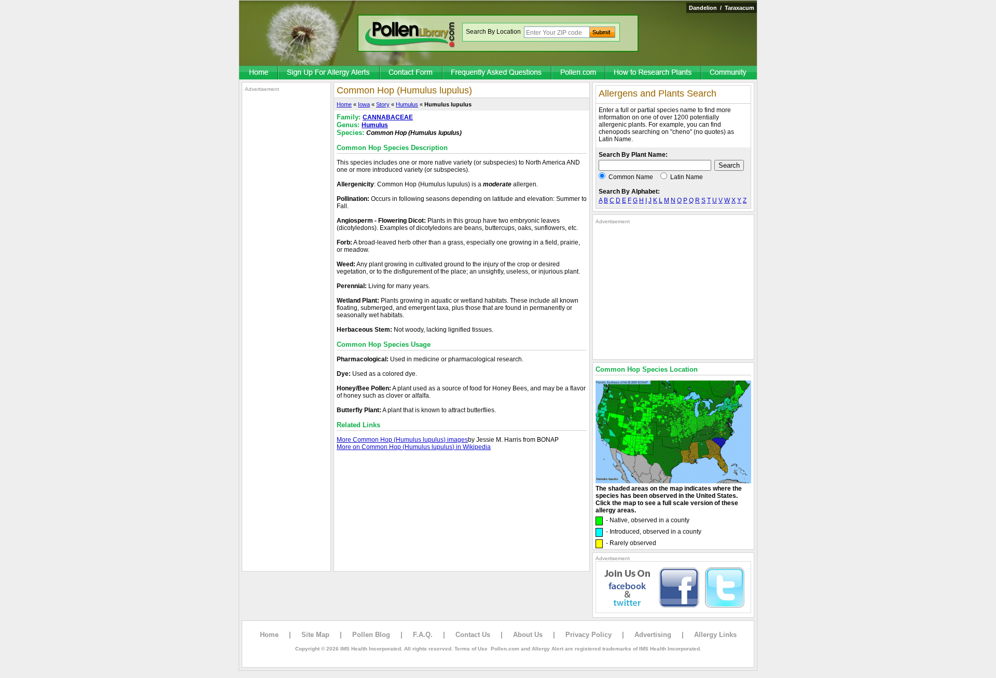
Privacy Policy (588, 635)
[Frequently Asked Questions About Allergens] (497, 73)
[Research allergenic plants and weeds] (259, 73)
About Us (528, 635)
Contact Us (472, 635)
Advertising (652, 635)
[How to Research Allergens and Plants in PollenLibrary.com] (654, 73)
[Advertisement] (286, 248)
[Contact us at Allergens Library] (411, 73)
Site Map (315, 635)
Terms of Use (471, 649)
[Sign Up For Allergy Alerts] (329, 73)
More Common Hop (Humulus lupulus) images (402, 439)
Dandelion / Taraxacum (721, 8)
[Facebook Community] (729, 73)
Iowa (364, 104)
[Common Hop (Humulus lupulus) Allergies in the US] (673, 481)
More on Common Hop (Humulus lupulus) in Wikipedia (414, 447)
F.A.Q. (423, 635)
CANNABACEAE (388, 117)
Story (383, 104)
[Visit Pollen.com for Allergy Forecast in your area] (579, 73)
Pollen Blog (371, 635)
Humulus (407, 104)
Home (344, 104)
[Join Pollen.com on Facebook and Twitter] (673, 611)
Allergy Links (715, 635)
